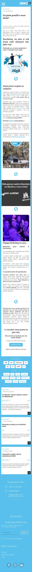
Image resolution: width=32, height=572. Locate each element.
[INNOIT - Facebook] (9, 565)
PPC (18, 377)
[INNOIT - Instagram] (15, 565)
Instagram (5, 377)
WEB (6, 362)
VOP (2, 557)
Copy (17, 374)
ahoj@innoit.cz (14, 491)
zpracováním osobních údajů (16, 538)
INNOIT (11, 121)
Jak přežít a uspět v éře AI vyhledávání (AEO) (11, 455)
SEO (11, 362)
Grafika (12, 377)
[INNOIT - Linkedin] (22, 565)
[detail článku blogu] (29, 413)
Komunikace (25, 377)
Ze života (8, 381)
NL (26, 362)
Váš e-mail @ (6, 532)
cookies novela (15, 95)
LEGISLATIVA (19, 362)
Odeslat (24, 532)
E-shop (15, 381)
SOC (8, 366)
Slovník (3, 552)
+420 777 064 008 (15, 486)
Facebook (24, 374)
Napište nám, (13, 494)
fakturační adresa (16, 516)
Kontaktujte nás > (16, 344)
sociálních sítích (20, 108)
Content (6, 374)
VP (12, 366)
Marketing (22, 381)
